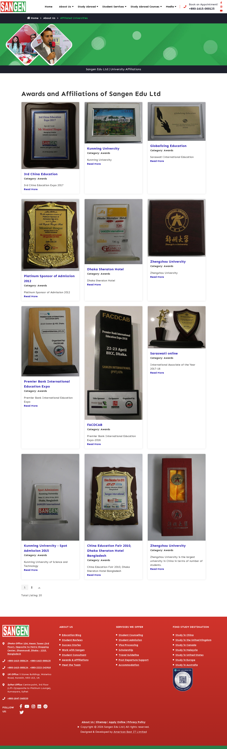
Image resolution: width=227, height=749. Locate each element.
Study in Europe (185, 660)
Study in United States (189, 655)
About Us (65, 6)
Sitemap (101, 722)
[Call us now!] (200, 7)
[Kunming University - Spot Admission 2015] (50, 497)
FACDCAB (94, 425)
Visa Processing (128, 645)
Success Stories (71, 645)
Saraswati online (164, 353)
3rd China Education (40, 174)
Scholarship (126, 650)
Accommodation (129, 664)
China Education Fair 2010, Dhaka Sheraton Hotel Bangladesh (109, 551)
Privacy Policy (136, 722)
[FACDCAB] (113, 362)
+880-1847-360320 (17, 698)
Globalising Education (168, 146)
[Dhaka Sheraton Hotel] (113, 231)
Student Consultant (74, 655)
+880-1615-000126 (17, 667)
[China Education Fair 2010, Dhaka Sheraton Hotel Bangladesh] (113, 497)
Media (170, 6)
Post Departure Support (134, 660)
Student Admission (130, 640)
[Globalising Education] (177, 121)
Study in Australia (186, 664)
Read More (31, 189)
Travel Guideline (129, 655)
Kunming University (103, 148)
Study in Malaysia (186, 650)
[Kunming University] (113, 122)
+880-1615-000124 (17, 660)
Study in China (184, 635)
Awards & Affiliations (75, 660)
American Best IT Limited (130, 731)
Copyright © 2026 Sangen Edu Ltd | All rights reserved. (115, 726)
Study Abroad (87, 6)
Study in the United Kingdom (193, 640)
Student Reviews (72, 640)
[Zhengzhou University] (177, 227)
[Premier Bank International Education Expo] (50, 341)
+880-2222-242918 (40, 667)
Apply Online (117, 722)
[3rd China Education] (50, 135)
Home (48, 6)
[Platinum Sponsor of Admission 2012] (50, 234)
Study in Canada (185, 645)
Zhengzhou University (168, 262)
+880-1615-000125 (40, 660)
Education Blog (71, 635)
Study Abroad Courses (145, 6)
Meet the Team (71, 664)
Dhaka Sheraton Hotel (105, 269)
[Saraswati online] (177, 327)
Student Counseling (131, 635)
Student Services (113, 6)
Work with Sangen (73, 650)
